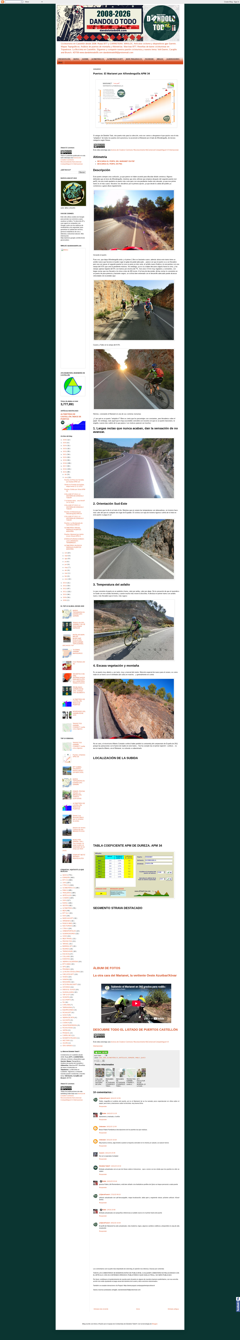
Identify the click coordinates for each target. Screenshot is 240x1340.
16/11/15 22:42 (116, 1166)
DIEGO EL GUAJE (68, 989)
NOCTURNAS (67, 926)
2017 (65, 466)
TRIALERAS (66, 893)
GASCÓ (65, 1015)
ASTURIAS (66, 987)
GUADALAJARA (68, 992)
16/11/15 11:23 (112, 1113)
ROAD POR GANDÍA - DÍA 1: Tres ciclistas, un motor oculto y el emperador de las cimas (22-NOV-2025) (73, 845)
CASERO (65, 898)
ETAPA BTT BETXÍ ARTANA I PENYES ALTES (79, 856)
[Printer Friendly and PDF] (101, 1053)
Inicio (138, 1309)
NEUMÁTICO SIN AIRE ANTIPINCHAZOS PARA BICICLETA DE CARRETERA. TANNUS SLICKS (79, 678)
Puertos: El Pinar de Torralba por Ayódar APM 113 (74, 481)
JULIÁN (65, 1043)
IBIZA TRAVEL (67, 938)
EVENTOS (66, 959)
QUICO (143, 1057)
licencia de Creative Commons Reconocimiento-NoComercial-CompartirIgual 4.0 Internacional (144, 150)
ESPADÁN (131, 1057)
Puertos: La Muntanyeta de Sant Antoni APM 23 (73, 524)
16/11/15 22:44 (112, 1181)
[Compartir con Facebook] (103, 1061)
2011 (65, 591)
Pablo (104, 1113)
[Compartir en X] (101, 1061)
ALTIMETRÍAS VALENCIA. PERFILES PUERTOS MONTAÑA (73, 547)
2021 (65, 454)
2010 (65, 594)
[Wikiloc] (64, 250)
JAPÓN (65, 1030)
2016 (65, 469)
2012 (65, 588)
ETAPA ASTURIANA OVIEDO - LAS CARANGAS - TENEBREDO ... (74, 540)
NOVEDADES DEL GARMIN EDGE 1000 (79, 713)
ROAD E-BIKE (67, 923)
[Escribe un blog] (98, 1061)
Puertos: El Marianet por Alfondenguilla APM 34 (73, 513)
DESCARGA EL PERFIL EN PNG (109, 164)
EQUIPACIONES (68, 1010)
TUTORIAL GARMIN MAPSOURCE (77, 651)
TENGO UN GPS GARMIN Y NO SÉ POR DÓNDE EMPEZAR (79, 625)
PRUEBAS (66, 969)
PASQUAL (66, 1033)
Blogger (154, 1324)
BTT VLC (65, 913)
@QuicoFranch (104, 1098)
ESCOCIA (66, 954)
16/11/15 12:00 (111, 1126)
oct (66, 553)
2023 (65, 448)
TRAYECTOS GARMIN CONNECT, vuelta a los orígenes (79, 726)
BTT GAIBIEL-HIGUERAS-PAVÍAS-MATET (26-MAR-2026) (78, 769)
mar (66, 573)
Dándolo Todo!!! (104, 1166)
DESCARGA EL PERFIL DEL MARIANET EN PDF (116, 161)
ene (66, 579)
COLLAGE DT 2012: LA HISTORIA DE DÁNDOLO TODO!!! (74, 518)
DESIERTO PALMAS (69, 1038)
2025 (65, 443)
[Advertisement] (138, 1299)
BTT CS (65, 880)
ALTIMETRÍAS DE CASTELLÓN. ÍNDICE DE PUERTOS (71, 416)
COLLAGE (66, 956)
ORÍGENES (66, 921)
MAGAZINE (66, 982)
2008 (65, 600)
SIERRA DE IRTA (68, 1017)
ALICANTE (66, 1020)
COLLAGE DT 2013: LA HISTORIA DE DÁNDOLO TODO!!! (74, 507)
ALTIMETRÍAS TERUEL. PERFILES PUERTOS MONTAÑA (72, 529)
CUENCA (65, 1023)
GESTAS (65, 905)
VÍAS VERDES (67, 1046)
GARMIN (85, 59)
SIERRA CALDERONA (70, 961)
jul (66, 561)
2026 (65, 440)
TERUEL (65, 944)
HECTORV (66, 1040)
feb (66, 576)
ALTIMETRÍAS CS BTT (115, 59)
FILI (63, 1002)
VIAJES (65, 977)
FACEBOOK (149, 59)
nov (66, 477)
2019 (65, 460)
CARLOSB (66, 1005)
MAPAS (76, 59)
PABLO (137, 1057)
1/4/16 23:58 (111, 1210)
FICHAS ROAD (67, 1028)
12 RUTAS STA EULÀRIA (71, 972)
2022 (65, 451)
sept (66, 556)
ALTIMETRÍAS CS (98, 59)
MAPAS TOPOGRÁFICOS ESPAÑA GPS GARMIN (79, 613)
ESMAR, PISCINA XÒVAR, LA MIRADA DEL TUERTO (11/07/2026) (79, 794)
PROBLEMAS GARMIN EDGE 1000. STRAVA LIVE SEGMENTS (79, 689)
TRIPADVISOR (67, 951)
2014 (65, 583)
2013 (65, 586)
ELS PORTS (66, 1000)
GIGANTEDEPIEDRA (69, 1025)
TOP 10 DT (66, 995)
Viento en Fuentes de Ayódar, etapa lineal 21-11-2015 (74, 485)
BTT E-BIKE (66, 964)
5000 (64, 916)
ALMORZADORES (172, 59)
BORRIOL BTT (67, 946)
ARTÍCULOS (123, 1057)
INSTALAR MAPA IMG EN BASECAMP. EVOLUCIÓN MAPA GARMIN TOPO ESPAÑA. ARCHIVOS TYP (73, 640)
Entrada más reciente (101, 1309)
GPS (64, 967)
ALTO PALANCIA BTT (69, 984)
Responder (103, 1106)
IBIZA (60, 62)
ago (66, 558)
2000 (104, 1057)
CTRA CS (65, 885)
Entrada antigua (173, 1309)
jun (66, 564)
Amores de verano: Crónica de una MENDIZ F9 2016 (79, 829)
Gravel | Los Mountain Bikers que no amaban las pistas (78, 818)
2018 (65, 463)
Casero (101, 1153)
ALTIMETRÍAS (67, 908)
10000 (64, 936)
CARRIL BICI (67, 1035)
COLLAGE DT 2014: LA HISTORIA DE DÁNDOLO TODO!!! (74, 496)
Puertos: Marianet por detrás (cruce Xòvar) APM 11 (74, 535)
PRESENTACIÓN (64, 59)
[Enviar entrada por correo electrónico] (105, 1055)
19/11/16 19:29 (115, 1223)
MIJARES (65, 949)
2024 (65, 445)
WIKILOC (160, 59)
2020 (65, 457)
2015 (65, 472)
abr (66, 570)
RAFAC (65, 903)
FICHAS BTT (67, 1012)
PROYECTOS (67, 941)
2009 (65, 597)
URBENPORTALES (69, 931)
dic (66, 474)
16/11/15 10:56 (115, 1098)
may (66, 567)
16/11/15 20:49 (110, 1153)
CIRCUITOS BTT (68, 974)
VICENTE (65, 997)
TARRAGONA (67, 1007)
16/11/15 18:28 (111, 1140)
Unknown (102, 1126)
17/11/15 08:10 (115, 1194)
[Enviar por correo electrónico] (95, 1061)
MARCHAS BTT (68, 918)
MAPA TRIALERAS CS (134, 59)
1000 (100, 1057)
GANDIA (65, 979)
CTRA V (65, 928)
